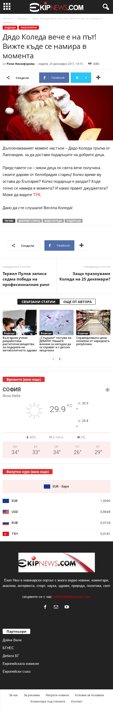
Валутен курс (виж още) (28, 471)
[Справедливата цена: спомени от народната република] (93, 322)
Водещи (22, 18)
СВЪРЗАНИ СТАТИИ (38, 301)
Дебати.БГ (11, 656)
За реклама (32, 695)
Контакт (77, 701)
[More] (98, 77)
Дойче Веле (12, 640)
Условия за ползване (89, 695)
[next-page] (59, 359)
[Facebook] (46, 607)
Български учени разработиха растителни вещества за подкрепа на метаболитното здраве (20, 344)
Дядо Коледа (53, 220)
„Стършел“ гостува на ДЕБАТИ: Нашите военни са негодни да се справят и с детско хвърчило (55, 344)
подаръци (73, 220)
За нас (13, 695)
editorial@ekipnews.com (72, 597)
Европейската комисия (21, 664)
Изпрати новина (57, 695)
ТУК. (37, 194)
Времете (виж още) (24, 379)
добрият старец (29, 220)
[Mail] (57, 607)
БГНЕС (8, 648)
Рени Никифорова (21, 64)
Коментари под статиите (47, 701)
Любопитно (28, 27)
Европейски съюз (16, 671)
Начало (7, 18)
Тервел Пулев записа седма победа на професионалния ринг (26, 279)
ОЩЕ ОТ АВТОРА (77, 301)
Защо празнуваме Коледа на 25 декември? (84, 276)
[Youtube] (67, 607)
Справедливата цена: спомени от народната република (92, 341)
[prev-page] (53, 359)
